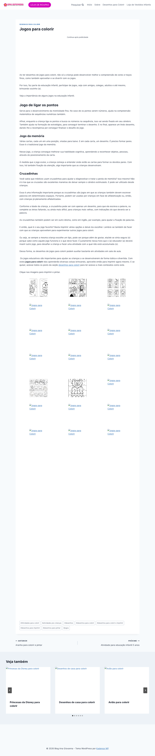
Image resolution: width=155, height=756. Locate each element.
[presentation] (28, 682)
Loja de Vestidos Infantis (139, 5)
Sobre (97, 5)
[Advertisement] (77, 55)
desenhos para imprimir (30, 628)
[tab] (72, 715)
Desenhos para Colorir (113, 5)
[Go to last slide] (10, 690)
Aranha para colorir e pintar (29, 643)
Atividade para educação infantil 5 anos (120, 643)
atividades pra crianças (51, 623)
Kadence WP (102, 748)
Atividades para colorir (30, 623)
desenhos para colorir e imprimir (110, 623)
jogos (66, 628)
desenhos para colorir (69, 265)
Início (89, 5)
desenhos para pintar (51, 628)
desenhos (68, 623)
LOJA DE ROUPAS (40, 5)
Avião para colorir (118, 702)
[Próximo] (145, 690)
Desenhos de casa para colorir (77, 702)
